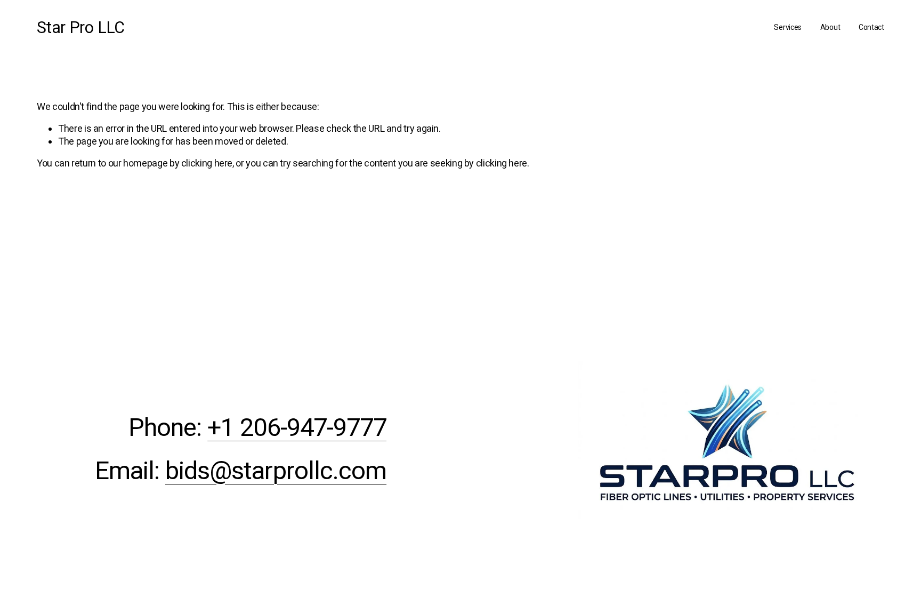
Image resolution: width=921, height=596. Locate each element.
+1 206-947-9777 (296, 428)
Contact (871, 27)
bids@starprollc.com (275, 471)
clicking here (206, 163)
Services (788, 27)
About (830, 27)
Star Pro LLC (81, 27)
